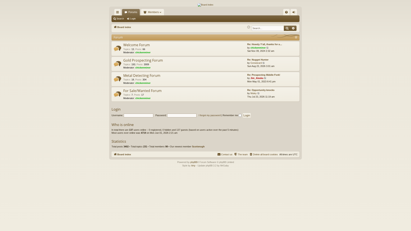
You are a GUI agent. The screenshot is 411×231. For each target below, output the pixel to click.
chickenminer (142, 52)
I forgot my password (210, 115)
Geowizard (256, 63)
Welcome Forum (136, 45)
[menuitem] (286, 12)
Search (120, 18)
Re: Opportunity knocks (260, 90)
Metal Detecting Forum (141, 75)
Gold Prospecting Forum (143, 60)
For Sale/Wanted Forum (142, 90)
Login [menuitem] (294, 13)
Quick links (118, 13)
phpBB (193, 162)
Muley (253, 93)
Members (153, 12)
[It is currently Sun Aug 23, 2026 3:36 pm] (248, 27)
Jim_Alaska (256, 78)
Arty (193, 165)
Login (133, 18)
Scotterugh (198, 146)
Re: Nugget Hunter (257, 59)
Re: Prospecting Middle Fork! (263, 75)
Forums (132, 12)
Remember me (231, 115)
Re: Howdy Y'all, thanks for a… (264, 44)
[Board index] (205, 5)
